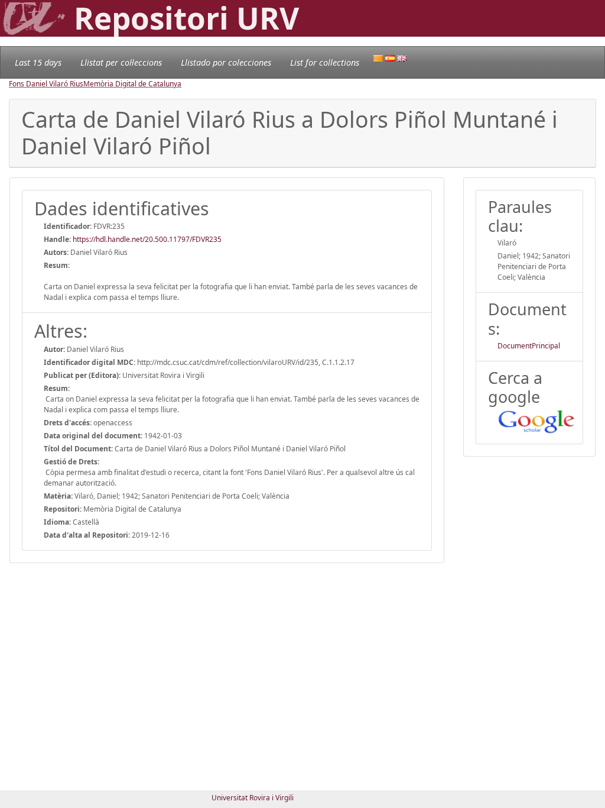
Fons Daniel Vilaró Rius (46, 84)
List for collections (324, 62)
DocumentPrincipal (528, 346)
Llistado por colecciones (226, 62)
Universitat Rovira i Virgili (253, 798)
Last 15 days (38, 62)
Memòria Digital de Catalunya (132, 84)
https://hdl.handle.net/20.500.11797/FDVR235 (147, 239)
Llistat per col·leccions (121, 62)
